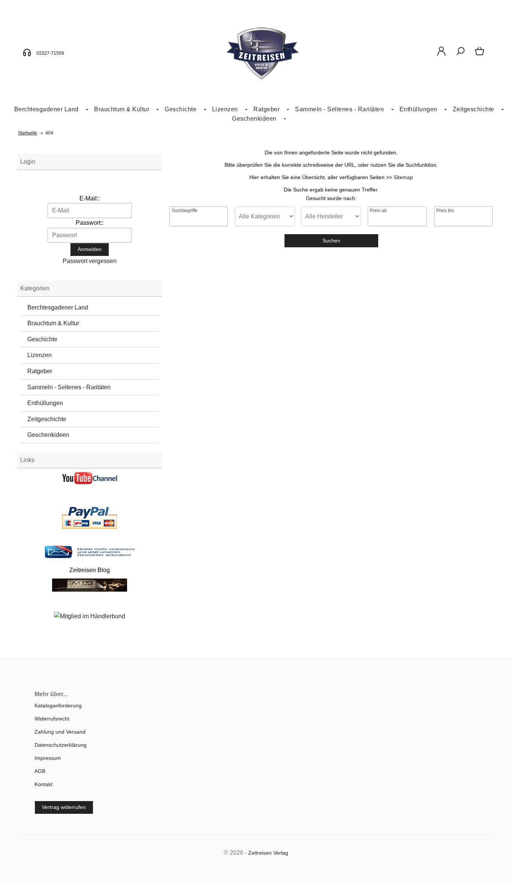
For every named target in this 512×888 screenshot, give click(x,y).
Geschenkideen (254, 118)
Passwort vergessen (90, 261)
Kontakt (43, 784)
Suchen (331, 241)
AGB (39, 771)
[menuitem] (48, 109)
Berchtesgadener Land (46, 109)
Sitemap (403, 177)
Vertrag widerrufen (64, 807)
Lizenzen (225, 109)
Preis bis (445, 210)
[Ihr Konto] (441, 55)
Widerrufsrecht (51, 719)
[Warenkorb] (480, 55)
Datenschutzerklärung (60, 745)
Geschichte (180, 109)
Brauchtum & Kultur (121, 109)
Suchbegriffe (185, 210)
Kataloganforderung (58, 706)
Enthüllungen (418, 109)
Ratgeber (39, 371)
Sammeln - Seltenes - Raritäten (339, 109)
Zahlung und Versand (59, 732)
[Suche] (460, 55)
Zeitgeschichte (473, 109)
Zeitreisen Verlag (268, 853)
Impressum (47, 758)
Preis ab (378, 210)
